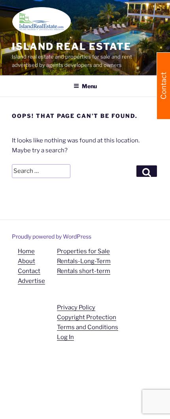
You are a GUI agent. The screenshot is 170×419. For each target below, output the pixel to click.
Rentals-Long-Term (84, 261)
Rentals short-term (83, 271)
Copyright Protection (86, 317)
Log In (65, 337)
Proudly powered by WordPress (51, 236)
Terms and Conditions (87, 327)
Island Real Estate (71, 46)
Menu (89, 86)
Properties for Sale (83, 251)
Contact (29, 271)
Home (26, 251)
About (26, 261)
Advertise (31, 280)
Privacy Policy (76, 307)
